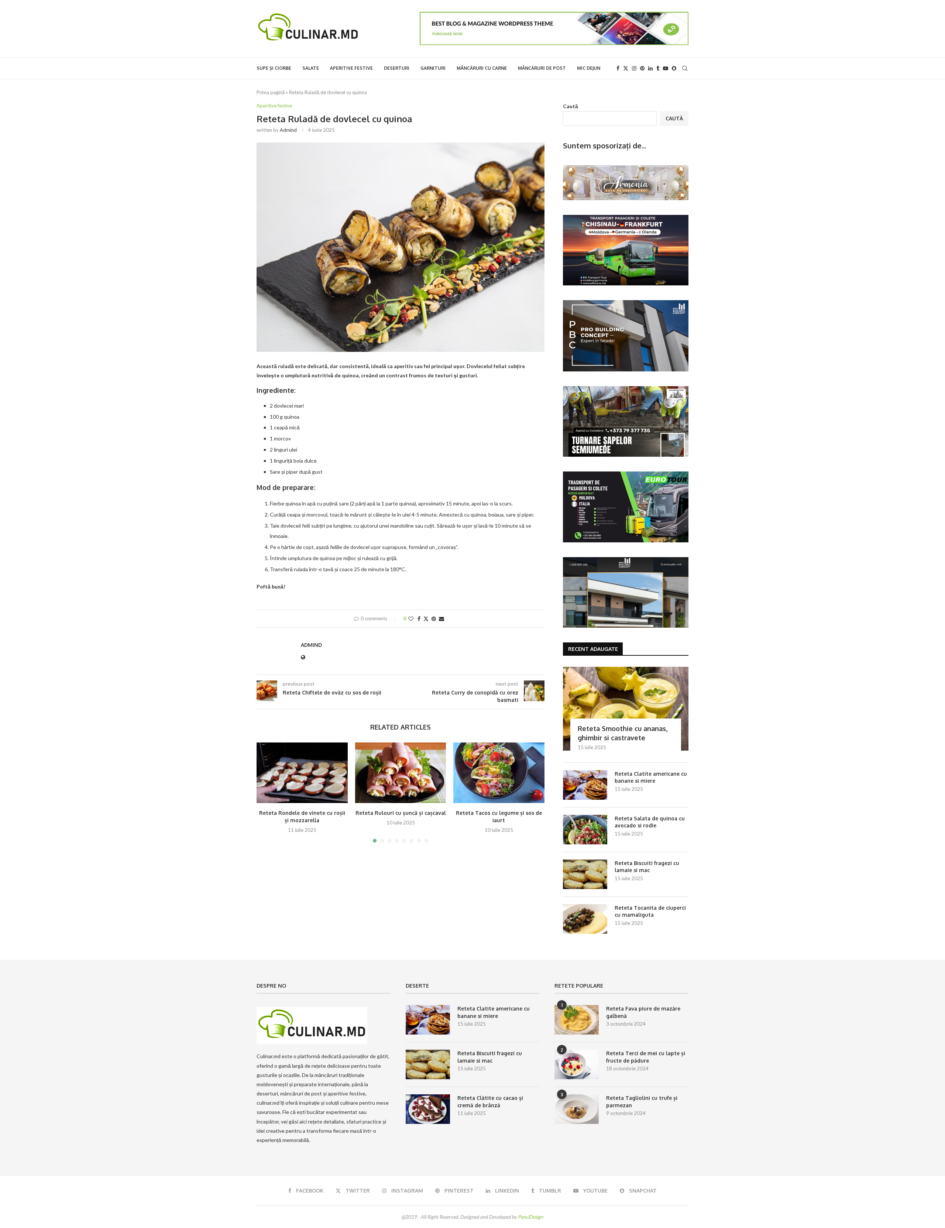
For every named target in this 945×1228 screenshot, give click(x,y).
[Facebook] (617, 68)
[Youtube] (665, 68)
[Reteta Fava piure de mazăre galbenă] (576, 1020)
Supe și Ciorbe (274, 68)
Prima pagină (271, 92)
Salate (310, 68)
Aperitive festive (351, 68)
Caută (570, 106)
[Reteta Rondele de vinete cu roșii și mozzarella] (302, 772)
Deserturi (396, 68)
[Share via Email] (441, 618)
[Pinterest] (642, 68)
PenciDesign (530, 1217)
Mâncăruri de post (542, 68)
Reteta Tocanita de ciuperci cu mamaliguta (650, 911)
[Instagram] (634, 68)
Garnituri (433, 68)
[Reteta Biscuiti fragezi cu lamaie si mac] (585, 874)
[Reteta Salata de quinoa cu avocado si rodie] (585, 829)
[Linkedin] (650, 68)
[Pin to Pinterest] (434, 618)
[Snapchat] (674, 68)
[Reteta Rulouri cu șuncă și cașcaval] (400, 772)
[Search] (684, 68)
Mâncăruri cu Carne (482, 68)
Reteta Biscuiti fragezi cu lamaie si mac (647, 867)
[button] (266, 792)
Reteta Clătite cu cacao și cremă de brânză (490, 1101)
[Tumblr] (657, 68)
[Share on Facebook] (418, 618)
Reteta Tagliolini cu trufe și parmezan (641, 1101)
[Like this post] (410, 618)
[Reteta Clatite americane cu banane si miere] (585, 785)
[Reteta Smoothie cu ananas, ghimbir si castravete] (625, 709)
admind (288, 130)
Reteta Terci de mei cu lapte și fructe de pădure (645, 1057)
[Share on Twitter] (426, 618)
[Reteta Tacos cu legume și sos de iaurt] (498, 772)
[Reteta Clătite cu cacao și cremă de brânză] (428, 1109)
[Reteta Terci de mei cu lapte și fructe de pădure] (576, 1064)
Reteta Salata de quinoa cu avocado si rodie (650, 822)
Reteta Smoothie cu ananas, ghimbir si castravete (622, 733)
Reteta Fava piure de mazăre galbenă (643, 1012)
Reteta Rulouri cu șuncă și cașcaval (400, 813)
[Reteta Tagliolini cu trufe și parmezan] (576, 1109)
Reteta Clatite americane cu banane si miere (651, 777)
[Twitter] (625, 68)
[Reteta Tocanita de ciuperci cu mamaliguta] (585, 919)
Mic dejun (588, 68)
